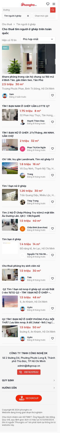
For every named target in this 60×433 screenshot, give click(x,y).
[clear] (28, 16)
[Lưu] (53, 95)
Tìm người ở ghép (12, 16)
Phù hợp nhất (30, 39)
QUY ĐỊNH (8, 380)
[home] (28, 5)
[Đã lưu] (47, 4)
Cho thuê (7, 24)
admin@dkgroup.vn (29, 365)
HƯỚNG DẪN (9, 387)
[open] (53, 4)
